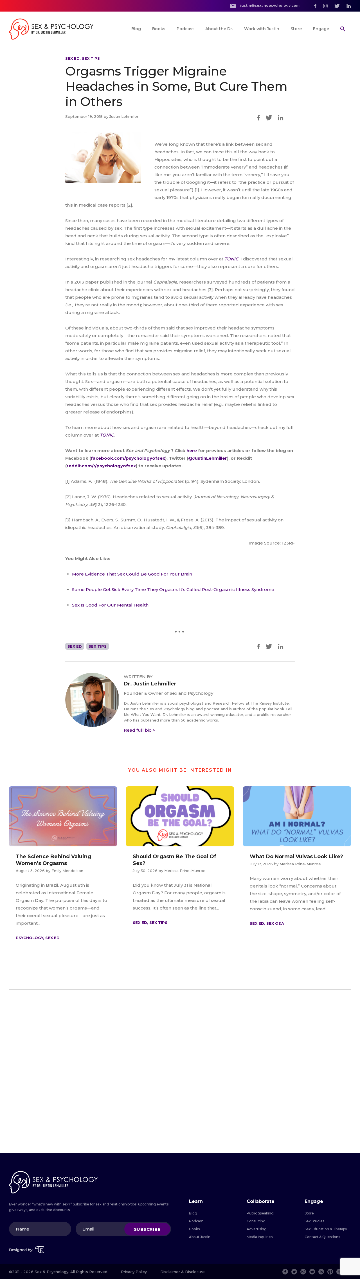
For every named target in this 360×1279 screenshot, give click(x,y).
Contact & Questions (322, 1237)
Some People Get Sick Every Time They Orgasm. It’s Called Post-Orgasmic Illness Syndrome (173, 589)
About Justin (199, 1237)
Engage (321, 28)
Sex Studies (314, 1221)
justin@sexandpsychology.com (269, 5)
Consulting (256, 1221)
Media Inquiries (260, 1237)
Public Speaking (260, 1213)
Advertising (257, 1229)
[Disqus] (180, 1071)
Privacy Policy (134, 1271)
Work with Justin (261, 28)
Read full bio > (139, 730)
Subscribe (147, 1229)
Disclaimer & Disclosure (182, 1271)
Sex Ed (72, 58)
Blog (136, 28)
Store (296, 28)
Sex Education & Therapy (326, 1229)
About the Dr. (219, 28)
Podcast (185, 28)
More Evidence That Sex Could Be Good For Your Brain (132, 574)
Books (158, 28)
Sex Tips (91, 58)
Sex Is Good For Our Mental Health (110, 605)
